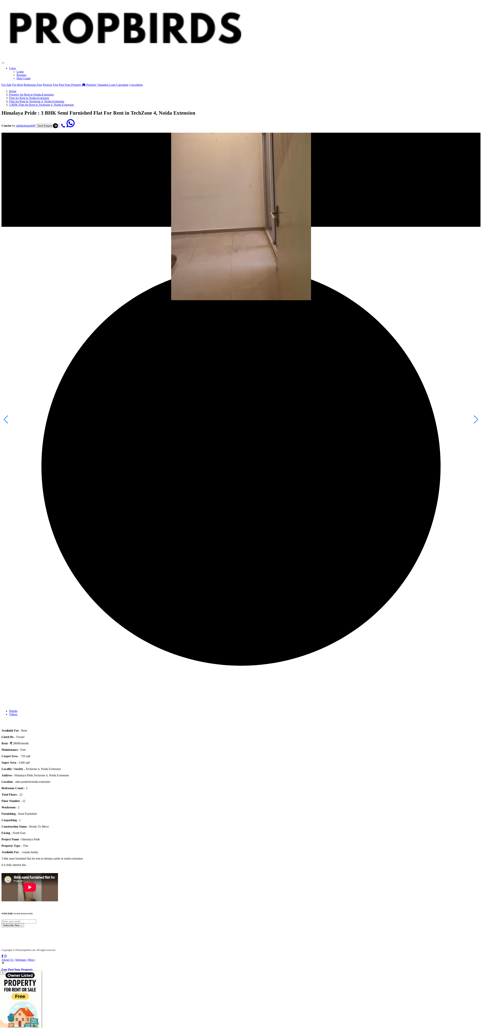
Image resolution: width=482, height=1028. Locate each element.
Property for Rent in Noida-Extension (31, 94)
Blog (31, 959)
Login (20, 71)
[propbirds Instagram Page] (5, 956)
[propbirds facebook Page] (3, 956)
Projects (47, 84)
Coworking (136, 84)
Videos (13, 714)
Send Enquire (45, 125)
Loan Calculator (118, 84)
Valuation (97, 84)
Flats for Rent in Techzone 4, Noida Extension (36, 101)
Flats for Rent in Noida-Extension (29, 98)
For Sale (6, 84)
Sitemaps (21, 959)
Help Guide (24, 78)
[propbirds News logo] (125, 61)
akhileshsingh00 (25, 125)
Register (21, 75)
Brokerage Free (33, 84)
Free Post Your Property (67, 84)
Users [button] (12, 68)
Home (12, 91)
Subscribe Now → (13, 925)
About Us (8, 959)
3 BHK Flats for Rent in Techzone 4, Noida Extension (41, 104)
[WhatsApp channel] (71, 125)
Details (13, 711)
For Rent (17, 84)
